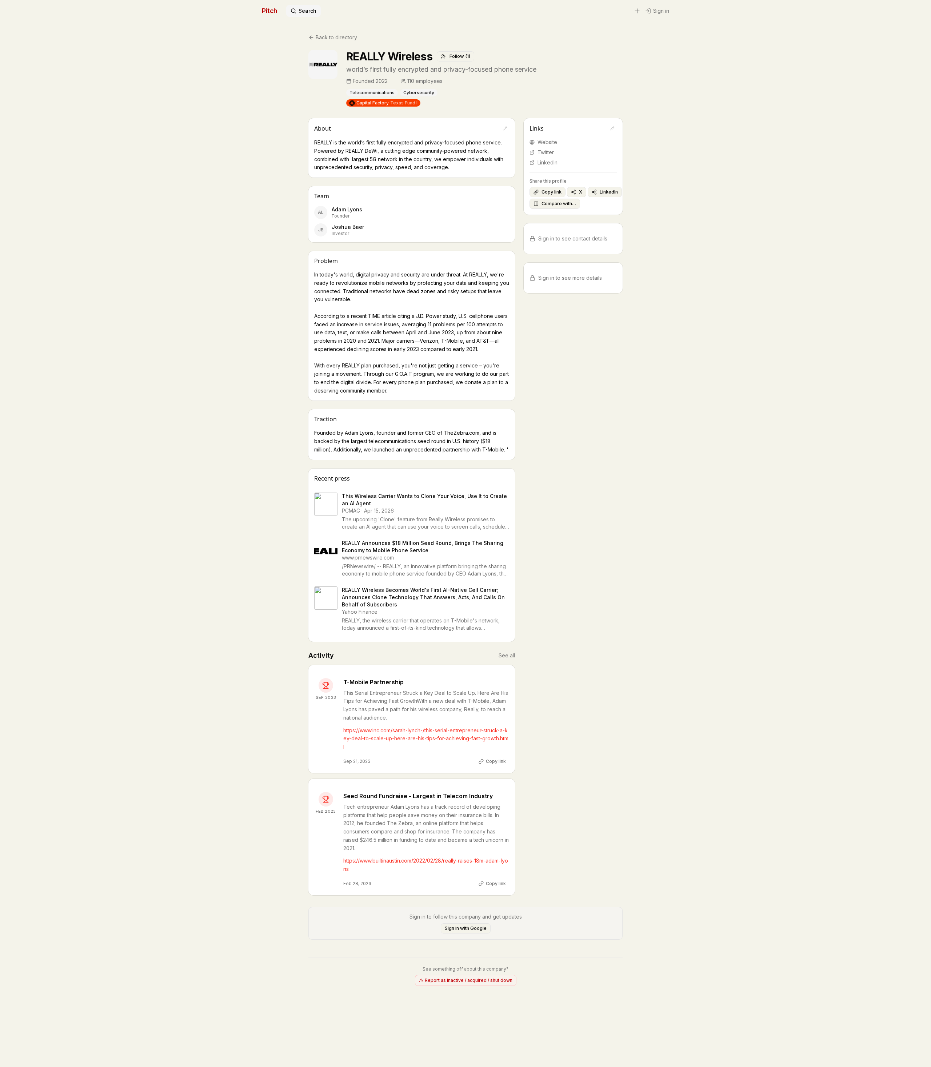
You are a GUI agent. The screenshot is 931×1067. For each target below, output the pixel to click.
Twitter (546, 152)
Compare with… (559, 203)
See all (507, 655)
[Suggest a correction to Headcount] (447, 81)
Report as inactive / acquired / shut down (468, 980)
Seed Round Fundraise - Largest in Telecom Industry (418, 796)
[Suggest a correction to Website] (612, 128)
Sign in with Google (466, 928)
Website (547, 142)
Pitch (269, 11)
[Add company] (637, 10)
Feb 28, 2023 (357, 883)
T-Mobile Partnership (373, 682)
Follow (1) (459, 56)
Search (307, 11)
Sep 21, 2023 (357, 761)
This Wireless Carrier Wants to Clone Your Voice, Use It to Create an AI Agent (424, 499)
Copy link (496, 761)
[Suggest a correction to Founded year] (392, 81)
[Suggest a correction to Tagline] (543, 69)
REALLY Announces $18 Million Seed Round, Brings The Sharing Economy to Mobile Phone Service (422, 546)
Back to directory (336, 37)
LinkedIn (548, 162)
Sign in (661, 11)
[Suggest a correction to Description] (504, 128)
